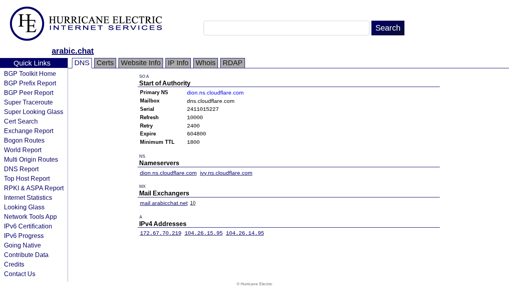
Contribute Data (26, 254)
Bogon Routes (24, 140)
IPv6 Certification (28, 226)
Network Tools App (30, 216)
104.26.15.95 (204, 233)
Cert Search (21, 121)
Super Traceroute (28, 102)
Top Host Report (27, 178)
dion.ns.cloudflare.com (215, 92)
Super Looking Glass (33, 111)
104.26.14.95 (245, 233)
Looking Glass (24, 207)
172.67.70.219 (160, 233)
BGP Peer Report (28, 92)
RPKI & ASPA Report (34, 187)
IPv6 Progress (24, 235)
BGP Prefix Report (30, 83)
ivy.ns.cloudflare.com (226, 173)
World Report (22, 149)
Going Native (22, 245)
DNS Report (21, 168)
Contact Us (19, 273)
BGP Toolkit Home (30, 73)
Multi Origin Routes (31, 159)
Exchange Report (28, 130)
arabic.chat (73, 50)
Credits (14, 264)
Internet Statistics (28, 197)
